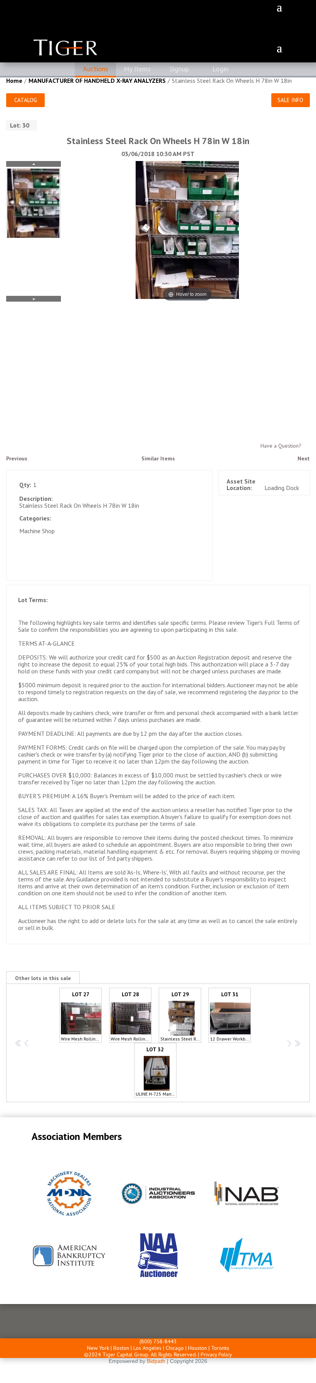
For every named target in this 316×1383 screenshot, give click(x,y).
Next (304, 458)
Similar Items (158, 458)
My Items (137, 68)
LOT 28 (131, 1016)
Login (220, 68)
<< (18, 1043)
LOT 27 (81, 1016)
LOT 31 (230, 1016)
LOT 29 (180, 1016)
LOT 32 (156, 1071)
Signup (179, 68)
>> (296, 1043)
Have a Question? (281, 445)
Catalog (25, 100)
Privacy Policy (216, 1354)
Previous (16, 458)
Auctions (95, 68)
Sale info (290, 100)
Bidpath (156, 1361)
